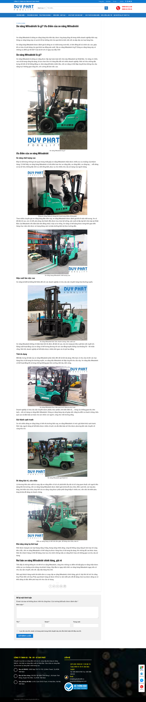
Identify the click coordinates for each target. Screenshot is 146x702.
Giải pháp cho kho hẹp (75, 15)
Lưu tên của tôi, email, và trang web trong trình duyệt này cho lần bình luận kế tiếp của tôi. (50, 631)
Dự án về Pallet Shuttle (122, 15)
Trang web (76, 622)
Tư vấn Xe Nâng (20, 23)
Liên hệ (121, 1)
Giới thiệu (108, 1)
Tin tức (114, 1)
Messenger (141, 683)
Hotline (141, 689)
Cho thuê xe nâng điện (92, 15)
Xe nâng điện (21, 15)
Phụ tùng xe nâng (45, 15)
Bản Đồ (141, 670)
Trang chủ (101, 1)
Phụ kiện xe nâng (32, 15)
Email (47, 622)
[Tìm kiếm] (106, 8)
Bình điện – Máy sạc (59, 15)
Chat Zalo (141, 676)
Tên (18, 622)
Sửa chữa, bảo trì (106, 15)
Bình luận (20, 604)
